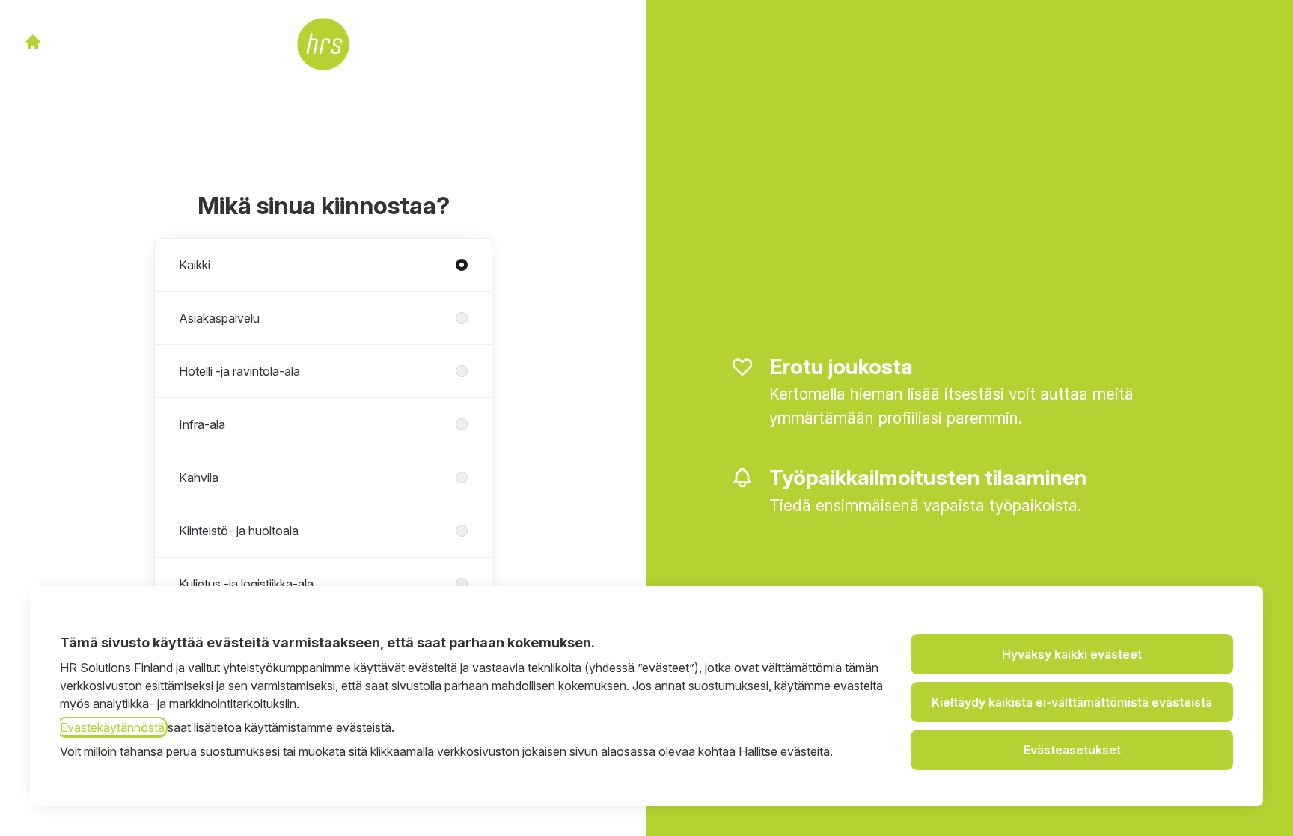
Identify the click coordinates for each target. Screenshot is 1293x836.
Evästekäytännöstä (112, 727)
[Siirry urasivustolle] (33, 42)
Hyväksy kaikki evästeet (1072, 654)
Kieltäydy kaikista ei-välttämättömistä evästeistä (1072, 702)
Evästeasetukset (1072, 749)
